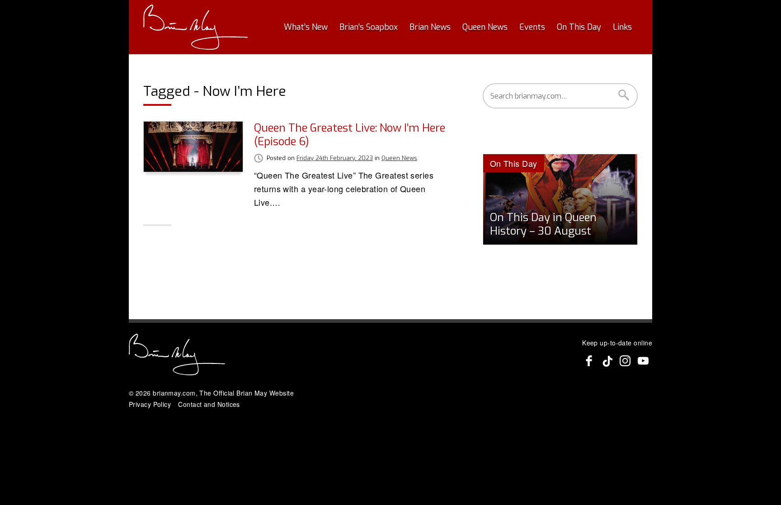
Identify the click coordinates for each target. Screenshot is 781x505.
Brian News (430, 27)
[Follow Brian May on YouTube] (643, 361)
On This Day (579, 27)
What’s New (306, 27)
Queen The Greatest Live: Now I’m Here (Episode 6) (349, 135)
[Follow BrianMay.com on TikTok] (607, 361)
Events (532, 27)
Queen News (485, 27)
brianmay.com (174, 392)
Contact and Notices (209, 404)
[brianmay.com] (195, 27)
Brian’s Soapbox (368, 27)
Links (622, 27)
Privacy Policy (150, 404)
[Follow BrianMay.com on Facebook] (589, 361)
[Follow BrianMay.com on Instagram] (625, 361)
